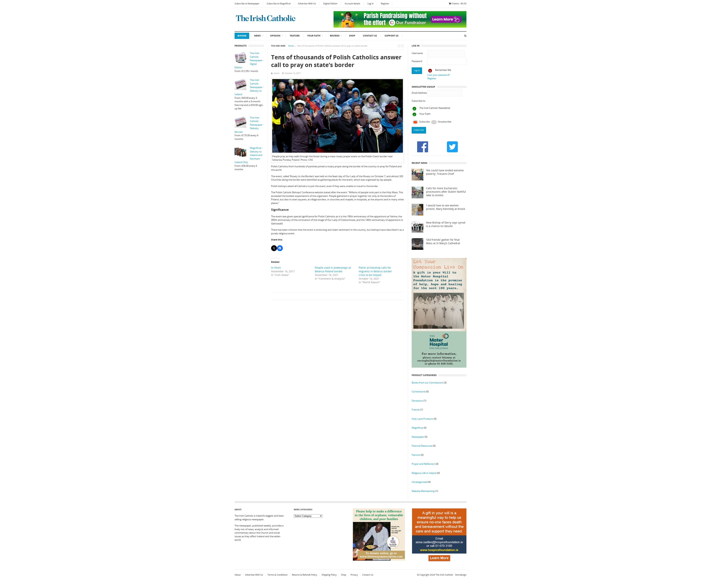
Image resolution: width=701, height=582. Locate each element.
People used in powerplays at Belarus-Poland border (333, 269)
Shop (352, 35)
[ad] (400, 26)
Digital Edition (330, 3)
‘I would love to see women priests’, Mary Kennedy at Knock (445, 207)
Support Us (392, 35)
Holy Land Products (422, 418)
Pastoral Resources (422, 445)
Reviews (335, 35)
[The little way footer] (379, 559)
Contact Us (370, 35)
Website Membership (423, 491)
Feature (295, 35)
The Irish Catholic (444, 574)
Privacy (354, 574)
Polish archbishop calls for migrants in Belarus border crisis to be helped (375, 271)
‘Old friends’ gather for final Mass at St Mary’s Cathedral (443, 241)
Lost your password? (438, 75)
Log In (370, 3)
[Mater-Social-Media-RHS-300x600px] (439, 366)
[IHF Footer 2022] (439, 562)
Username (417, 53)
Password (417, 61)
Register (385, 3)
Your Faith (313, 35)
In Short (276, 267)
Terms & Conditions (277, 574)
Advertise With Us (307, 3)
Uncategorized (419, 482)
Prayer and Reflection (423, 463)
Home (243, 35)
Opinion (275, 35)
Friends (416, 409)
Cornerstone (418, 391)
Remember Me (443, 70)
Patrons (416, 455)
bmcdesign (460, 574)
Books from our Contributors (427, 382)
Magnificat (417, 427)
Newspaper (418, 436)
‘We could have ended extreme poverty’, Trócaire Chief (445, 172)
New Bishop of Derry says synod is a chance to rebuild (445, 224)
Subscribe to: (419, 100)
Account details (352, 3)
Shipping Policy (329, 574)
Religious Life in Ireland (424, 473)
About (238, 574)
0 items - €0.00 (458, 3)
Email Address (419, 92)
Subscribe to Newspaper (247, 3)
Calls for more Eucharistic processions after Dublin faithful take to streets (446, 192)
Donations (417, 400)
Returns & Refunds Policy (304, 574)
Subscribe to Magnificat (279, 3)
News (257, 35)
